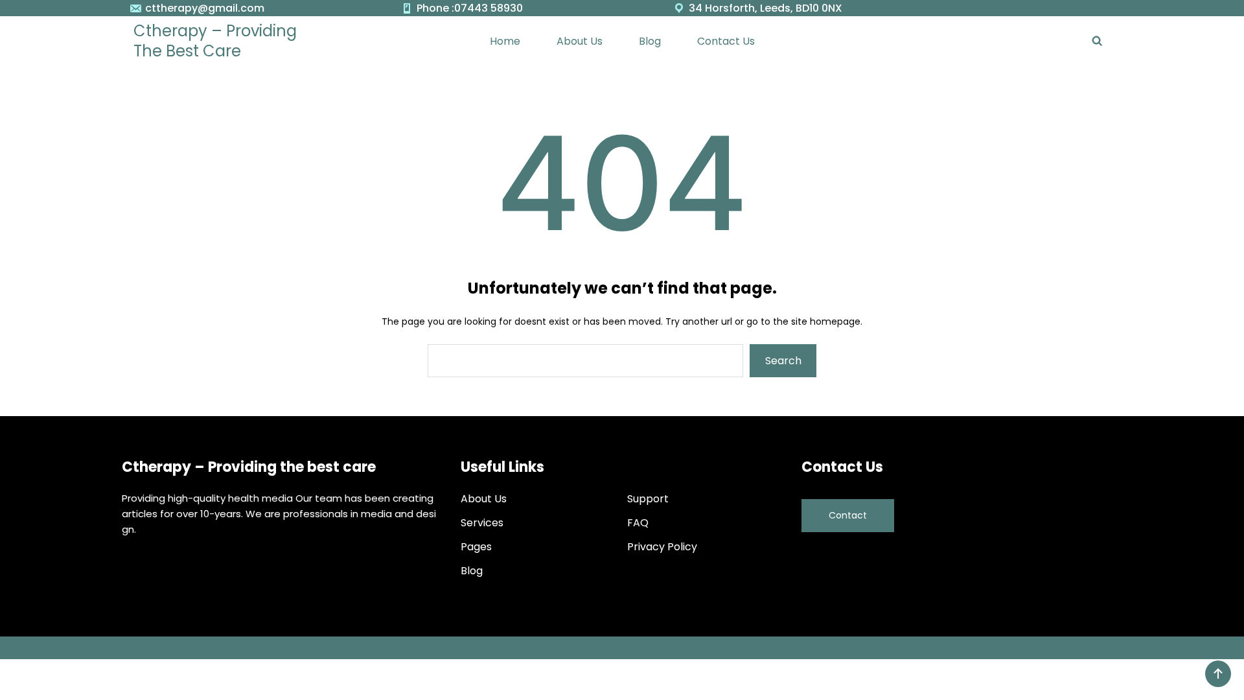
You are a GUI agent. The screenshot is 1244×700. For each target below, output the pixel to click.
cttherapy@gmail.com (204, 8)
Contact (848, 515)
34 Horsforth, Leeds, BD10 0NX (765, 8)
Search (783, 360)
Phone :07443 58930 (470, 8)
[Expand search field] (1097, 41)
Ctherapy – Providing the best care (215, 41)
